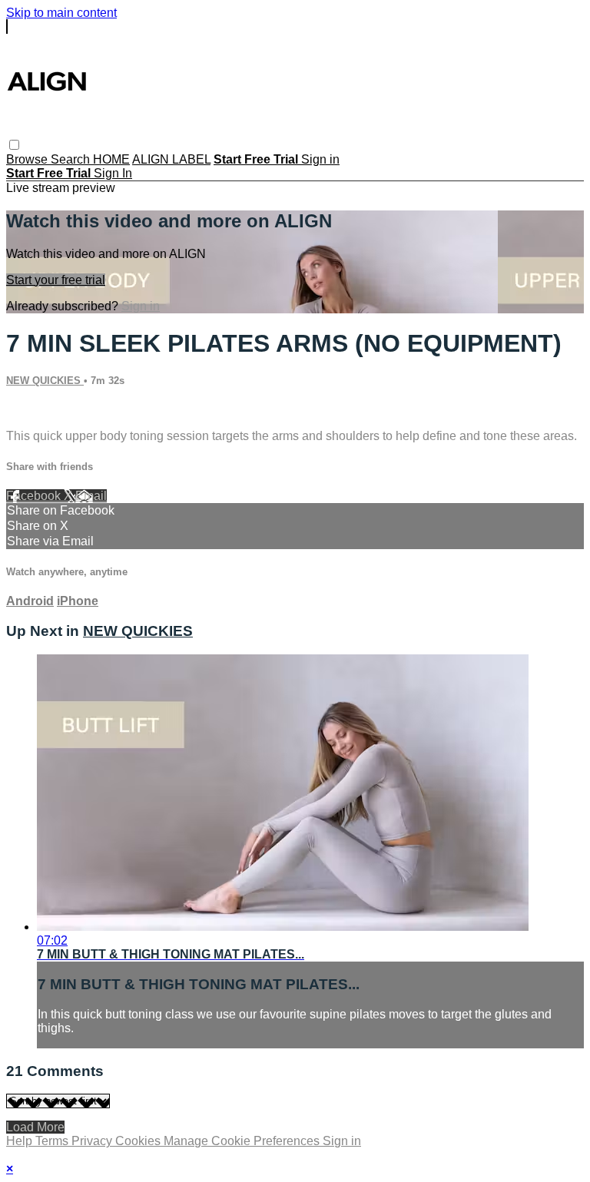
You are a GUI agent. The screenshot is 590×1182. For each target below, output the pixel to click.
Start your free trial (55, 279)
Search (72, 159)
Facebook (35, 495)
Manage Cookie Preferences (243, 1140)
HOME (111, 159)
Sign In (113, 173)
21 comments (42, 409)
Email (91, 495)
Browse (28, 159)
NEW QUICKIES (45, 380)
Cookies (139, 1140)
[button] (14, 145)
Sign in (320, 159)
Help (20, 1140)
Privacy (93, 1140)
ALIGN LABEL (171, 159)
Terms (53, 1140)
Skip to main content (61, 12)
